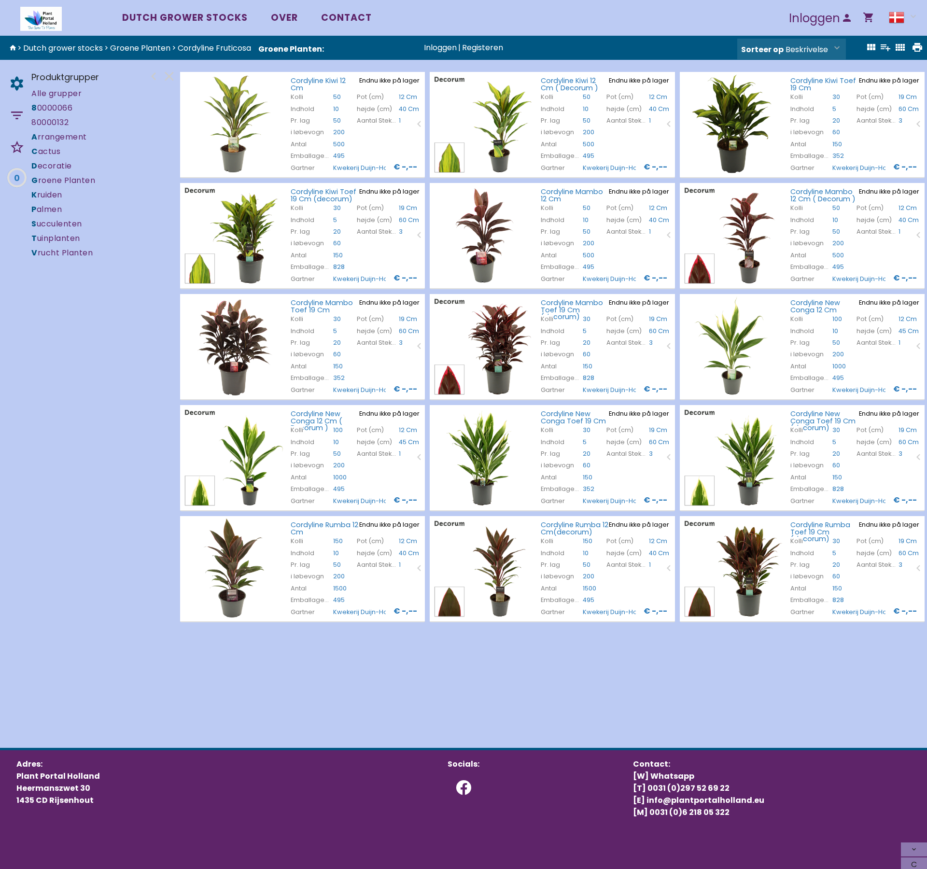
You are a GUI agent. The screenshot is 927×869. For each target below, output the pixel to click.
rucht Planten (62, 252)
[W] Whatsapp (663, 776)
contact (346, 17)
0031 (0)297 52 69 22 (688, 788)
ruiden (46, 194)
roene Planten (63, 180)
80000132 (50, 122)
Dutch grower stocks (185, 17)
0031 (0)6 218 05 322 (689, 812)
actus (45, 151)
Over (284, 17)
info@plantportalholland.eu (705, 800)
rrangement (59, 136)
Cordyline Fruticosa (214, 48)
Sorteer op (762, 49)
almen (46, 209)
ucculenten (56, 223)
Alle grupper (56, 93)
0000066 (51, 107)
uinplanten (55, 238)
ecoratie (51, 165)
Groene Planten (140, 48)
